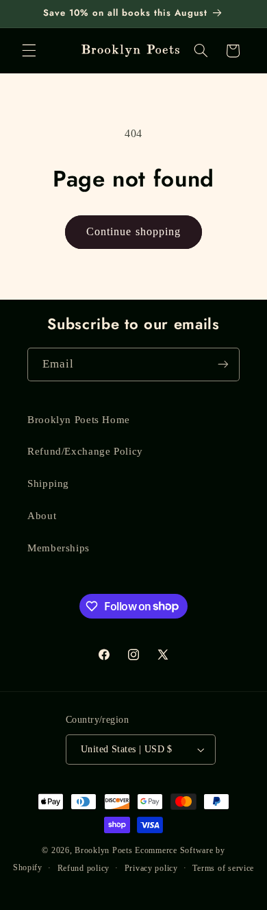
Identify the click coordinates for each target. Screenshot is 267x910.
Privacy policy (151, 868)
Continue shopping (133, 231)
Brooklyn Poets (103, 850)
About (41, 515)
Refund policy (84, 868)
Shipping (48, 483)
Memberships (58, 547)
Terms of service (223, 868)
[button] (28, 51)
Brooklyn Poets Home (78, 419)
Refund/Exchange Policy (85, 451)
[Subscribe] (223, 364)
